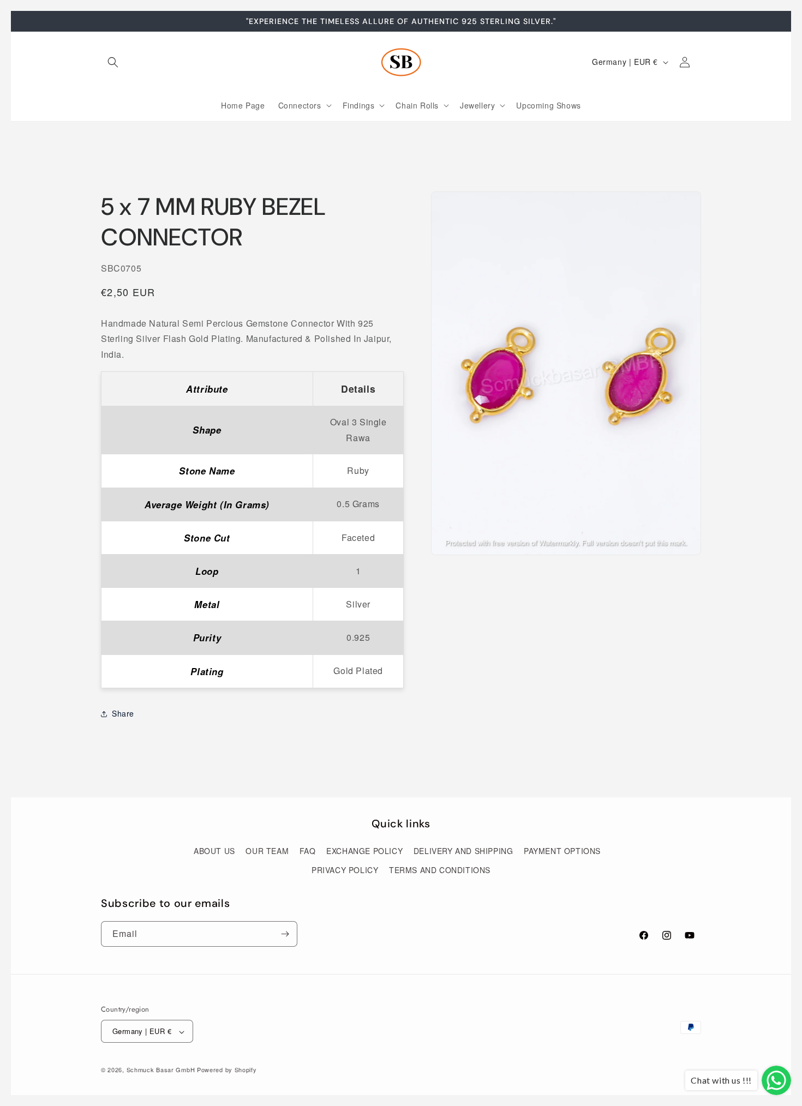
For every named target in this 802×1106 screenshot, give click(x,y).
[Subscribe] (285, 934)
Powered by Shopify (227, 1070)
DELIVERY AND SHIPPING (463, 851)
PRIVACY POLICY (345, 870)
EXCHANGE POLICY (364, 851)
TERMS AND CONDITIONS (439, 870)
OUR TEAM (267, 851)
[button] (113, 62)
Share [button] (123, 713)
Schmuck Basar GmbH (161, 1070)
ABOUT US (214, 851)
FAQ (308, 851)
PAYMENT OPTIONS (562, 851)
